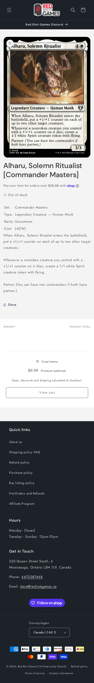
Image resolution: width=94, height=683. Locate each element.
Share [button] (12, 304)
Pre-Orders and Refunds (26, 493)
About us (15, 442)
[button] (9, 10)
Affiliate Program (21, 503)
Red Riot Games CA (30, 666)
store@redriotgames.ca (38, 586)
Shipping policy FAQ (24, 452)
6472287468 (31, 576)
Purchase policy (21, 472)
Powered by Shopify (54, 666)
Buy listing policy (21, 483)
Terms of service (35, 673)
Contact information (61, 673)
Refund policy (19, 462)
